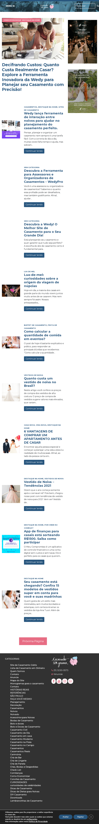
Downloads (16, 797)
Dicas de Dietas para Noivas (24, 791)
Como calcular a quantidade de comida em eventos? (42, 335)
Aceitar (66, 817)
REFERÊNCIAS (18, 693)
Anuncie (14, 677)
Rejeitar (80, 817)
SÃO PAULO (16, 696)
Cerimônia (15, 754)
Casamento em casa (21, 736)
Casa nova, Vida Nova (35, 425)
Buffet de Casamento (35, 325)
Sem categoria (31, 167)
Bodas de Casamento (21, 720)
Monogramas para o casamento (27, 683)
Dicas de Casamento (21, 788)
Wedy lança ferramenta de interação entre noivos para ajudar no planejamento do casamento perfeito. (43, 120)
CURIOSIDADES (18, 782)
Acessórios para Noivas (22, 717)
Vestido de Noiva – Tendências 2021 (39, 483)
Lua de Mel (29, 272)
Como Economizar (12, 20)
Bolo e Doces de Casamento (25, 727)
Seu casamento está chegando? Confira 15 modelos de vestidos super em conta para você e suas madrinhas (43, 589)
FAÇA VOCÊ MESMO (21, 699)
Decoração (16, 705)
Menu (9, 6)
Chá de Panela (17, 764)
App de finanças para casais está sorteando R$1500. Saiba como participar (42, 536)
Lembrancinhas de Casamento (26, 801)
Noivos (14, 711)
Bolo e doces (17, 723)
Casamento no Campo (22, 745)
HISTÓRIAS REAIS (19, 690)
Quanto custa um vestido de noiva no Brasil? (40, 382)
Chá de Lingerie (18, 760)
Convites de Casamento (23, 779)
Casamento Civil (18, 730)
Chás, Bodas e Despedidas (24, 767)
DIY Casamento (18, 794)
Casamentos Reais (20, 751)
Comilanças (16, 773)
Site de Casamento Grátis (23, 665)
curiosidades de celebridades (25, 785)
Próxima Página (33, 641)
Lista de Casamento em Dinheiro (27, 668)
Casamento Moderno (21, 739)
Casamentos (30, 107)
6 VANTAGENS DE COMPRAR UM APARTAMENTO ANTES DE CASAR (43, 436)
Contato (14, 674)
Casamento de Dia (20, 733)
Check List (15, 770)
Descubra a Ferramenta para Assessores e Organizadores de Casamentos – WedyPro (43, 176)
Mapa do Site (17, 680)
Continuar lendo (34, 151)
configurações (31, 819)
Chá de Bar (16, 757)
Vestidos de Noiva (33, 375)
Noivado (14, 714)
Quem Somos (17, 671)
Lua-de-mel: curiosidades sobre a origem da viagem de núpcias (41, 280)
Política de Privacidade (38, 821)
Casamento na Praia (20, 742)
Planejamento (17, 702)
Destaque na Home (31, 20)
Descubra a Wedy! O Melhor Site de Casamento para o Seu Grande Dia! (42, 229)
